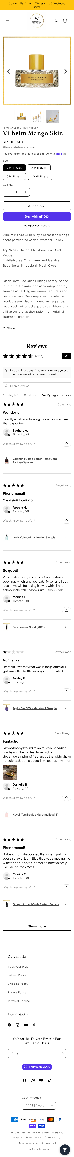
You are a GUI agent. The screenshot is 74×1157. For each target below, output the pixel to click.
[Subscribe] (62, 1053)
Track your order (19, 966)
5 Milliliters (14, 176)
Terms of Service (19, 1000)
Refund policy (33, 1137)
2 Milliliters (14, 167)
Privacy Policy (17, 992)
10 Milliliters (40, 176)
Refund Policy (17, 975)
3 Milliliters (39, 167)
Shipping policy (50, 1143)
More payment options (37, 225)
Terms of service (28, 1143)
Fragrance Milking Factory (35, 1132)
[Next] (65, 71)
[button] (7, 20)
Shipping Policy (18, 983)
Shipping (7, 147)
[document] (37, 71)
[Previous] (9, 71)
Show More (55, 590)
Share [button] (11, 328)
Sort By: (47, 395)
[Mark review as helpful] (66, 444)
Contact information (39, 1149)
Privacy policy (53, 1137)
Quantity (8, 184)
